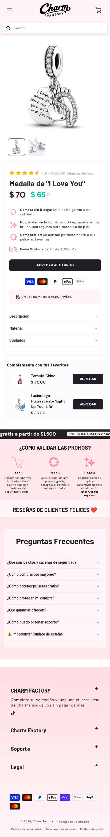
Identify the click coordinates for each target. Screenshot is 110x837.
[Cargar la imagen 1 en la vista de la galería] (16, 147)
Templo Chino (43, 375)
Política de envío (91, 829)
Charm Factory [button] (28, 730)
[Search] (8, 28)
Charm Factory (43, 821)
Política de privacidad (26, 829)
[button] (9, 10)
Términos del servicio (61, 829)
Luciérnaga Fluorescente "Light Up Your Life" (48, 401)
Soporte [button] (20, 748)
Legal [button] (17, 767)
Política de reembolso (74, 821)
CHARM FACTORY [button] (30, 690)
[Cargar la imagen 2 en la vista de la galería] (36, 147)
